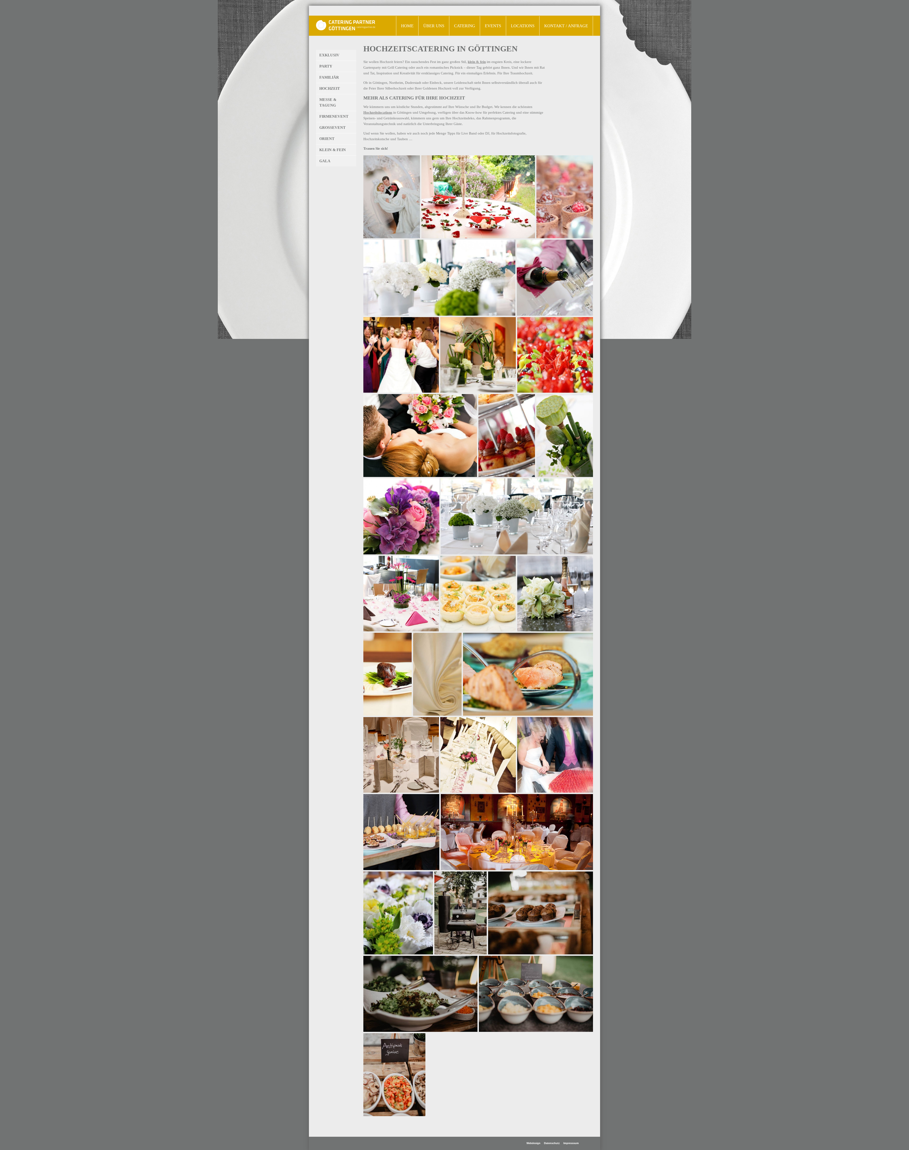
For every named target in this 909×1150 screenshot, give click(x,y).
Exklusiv (329, 55)
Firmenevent (333, 116)
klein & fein (477, 62)
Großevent (332, 128)
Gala (324, 161)
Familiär (329, 77)
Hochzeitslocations (377, 112)
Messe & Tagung (327, 102)
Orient (326, 139)
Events (490, 24)
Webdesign (533, 1143)
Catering (462, 24)
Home (407, 25)
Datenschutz (552, 1143)
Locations (523, 25)
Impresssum (571, 1143)
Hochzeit (329, 88)
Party (325, 66)
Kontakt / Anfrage (566, 25)
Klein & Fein (332, 150)
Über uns (433, 25)
